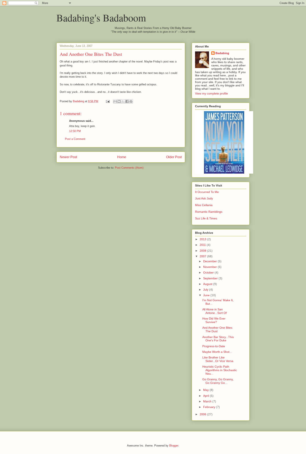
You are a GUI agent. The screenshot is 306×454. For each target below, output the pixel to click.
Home (121, 157)
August (208, 284)
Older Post (174, 157)
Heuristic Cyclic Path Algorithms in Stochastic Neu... (219, 370)
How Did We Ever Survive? (213, 320)
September (211, 278)
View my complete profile (211, 93)
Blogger (173, 445)
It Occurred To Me (207, 192)
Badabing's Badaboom (101, 17)
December (210, 261)
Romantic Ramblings (208, 211)
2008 (203, 250)
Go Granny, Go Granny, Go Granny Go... (218, 381)
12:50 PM (75, 131)
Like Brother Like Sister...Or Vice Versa (217, 359)
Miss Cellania (204, 205)
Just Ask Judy (204, 198)
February (209, 407)
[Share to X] (123, 101)
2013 (203, 239)
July (206, 289)
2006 (203, 414)
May (206, 390)
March (207, 401)
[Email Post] (107, 101)
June (206, 295)
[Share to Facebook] (127, 101)
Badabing (222, 53)
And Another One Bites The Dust (217, 329)
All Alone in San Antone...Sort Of (214, 311)
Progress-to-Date (213, 346)
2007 (203, 256)
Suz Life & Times (206, 218)
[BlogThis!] (119, 101)
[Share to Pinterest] (131, 101)
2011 (203, 244)
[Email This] (115, 101)
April (206, 395)
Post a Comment (75, 139)
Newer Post (68, 157)
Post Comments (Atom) (129, 167)
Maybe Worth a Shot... (217, 351)
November (210, 267)
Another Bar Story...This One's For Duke (218, 338)
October (209, 272)
